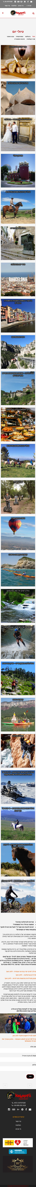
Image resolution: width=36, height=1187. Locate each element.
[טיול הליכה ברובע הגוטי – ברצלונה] (18, 134)
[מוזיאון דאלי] (18, 170)
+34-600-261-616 (20, 1105)
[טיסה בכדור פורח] (18, 533)
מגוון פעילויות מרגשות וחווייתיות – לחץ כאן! (20, 978)
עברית (29, 5)
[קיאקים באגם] (18, 714)
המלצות (14, 5)
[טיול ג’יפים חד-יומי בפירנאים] (18, 606)
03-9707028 (8, 1)
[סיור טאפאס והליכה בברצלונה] (18, 424)
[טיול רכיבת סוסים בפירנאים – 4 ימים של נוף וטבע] (18, 823)
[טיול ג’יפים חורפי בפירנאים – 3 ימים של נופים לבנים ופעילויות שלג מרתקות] (18, 787)
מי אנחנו (20, 5)
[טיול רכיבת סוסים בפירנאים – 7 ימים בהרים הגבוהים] (18, 859)
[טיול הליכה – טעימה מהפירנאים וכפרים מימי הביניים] (18, 388)
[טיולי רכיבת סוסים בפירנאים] (18, 461)
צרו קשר (7, 5)
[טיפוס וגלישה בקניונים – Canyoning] (18, 642)
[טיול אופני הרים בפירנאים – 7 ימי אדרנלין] (18, 896)
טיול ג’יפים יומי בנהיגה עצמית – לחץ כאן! (21, 971)
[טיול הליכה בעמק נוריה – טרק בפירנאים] (18, 678)
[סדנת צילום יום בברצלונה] (18, 98)
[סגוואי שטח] (18, 497)
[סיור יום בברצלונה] (18, 279)
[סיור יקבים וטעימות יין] (18, 62)
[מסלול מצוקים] (18, 751)
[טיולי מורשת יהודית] (18, 243)
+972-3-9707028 (20, 1103)
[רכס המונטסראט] (18, 352)
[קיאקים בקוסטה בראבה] (18, 569)
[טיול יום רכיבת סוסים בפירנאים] (18, 207)
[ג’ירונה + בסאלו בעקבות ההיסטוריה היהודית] (18, 315)
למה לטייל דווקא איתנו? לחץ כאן (24, 1035)
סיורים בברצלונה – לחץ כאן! (26, 975)
